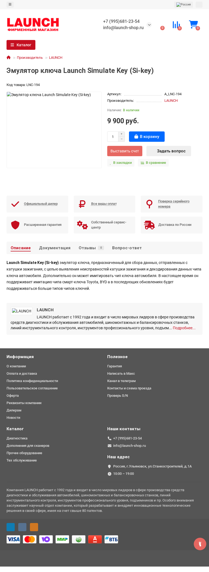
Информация (20, 356)
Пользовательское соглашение (32, 388)
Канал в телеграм (121, 381)
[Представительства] (183, 5)
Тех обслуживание (22, 460)
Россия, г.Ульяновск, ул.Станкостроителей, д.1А (152, 466)
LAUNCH (55, 58)
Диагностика (17, 438)
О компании (16, 366)
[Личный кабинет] (199, 5)
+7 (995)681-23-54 (121, 21)
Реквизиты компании (24, 403)
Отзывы (90, 247)
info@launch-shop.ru (123, 27)
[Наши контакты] (200, 544)
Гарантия (114, 366)
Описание (21, 247)
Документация (54, 247)
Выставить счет (124, 151)
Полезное (117, 356)
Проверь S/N (117, 395)
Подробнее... (184, 328)
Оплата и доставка (22, 373)
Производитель (30, 58)
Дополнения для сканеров (28, 446)
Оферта (13, 395)
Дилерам (14, 410)
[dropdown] (10, 5)
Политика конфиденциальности (32, 381)
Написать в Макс (121, 373)
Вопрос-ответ (127, 247)
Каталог (15, 428)
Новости (13, 418)
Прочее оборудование (24, 453)
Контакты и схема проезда (129, 388)
